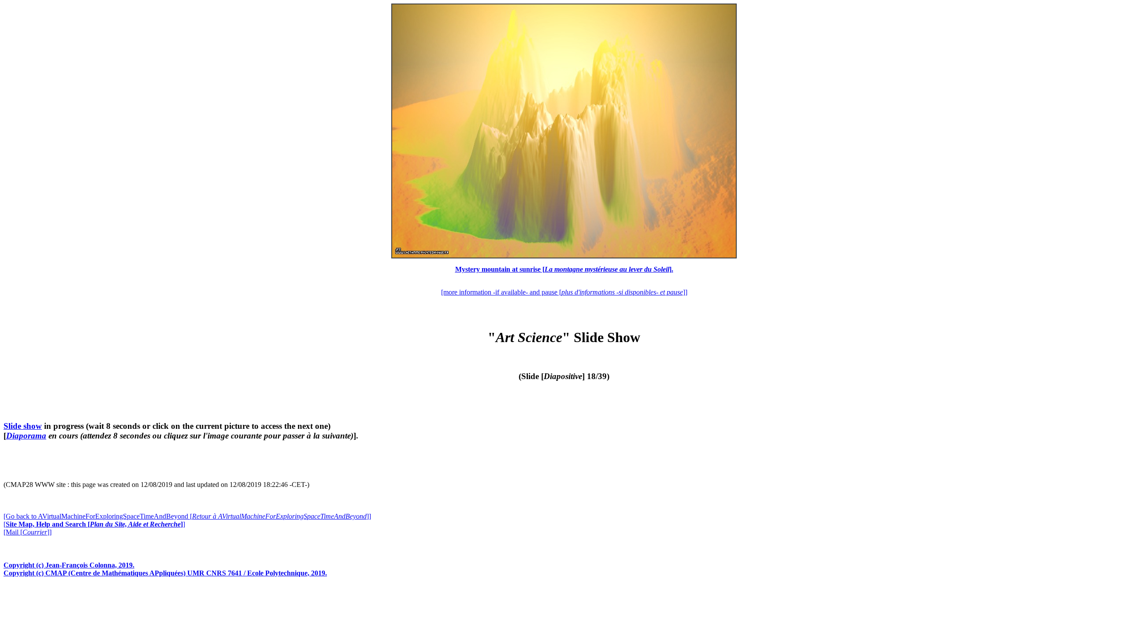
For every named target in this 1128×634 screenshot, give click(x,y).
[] (94, 524)
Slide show (23, 426)
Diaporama (26, 435)
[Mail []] (28, 532)
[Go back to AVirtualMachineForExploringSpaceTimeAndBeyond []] (187, 516)
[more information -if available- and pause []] (564, 292)
